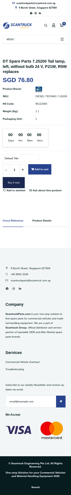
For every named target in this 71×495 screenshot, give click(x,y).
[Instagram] (35, 13)
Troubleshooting (14, 369)
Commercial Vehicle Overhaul (22, 362)
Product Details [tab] (42, 220)
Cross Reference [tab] (13, 220)
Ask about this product (47, 190)
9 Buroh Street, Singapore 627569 (37, 7)
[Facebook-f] (31, 13)
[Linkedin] (40, 13)
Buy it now (14, 182)
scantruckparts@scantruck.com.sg (35, 3)
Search (35, 487)
